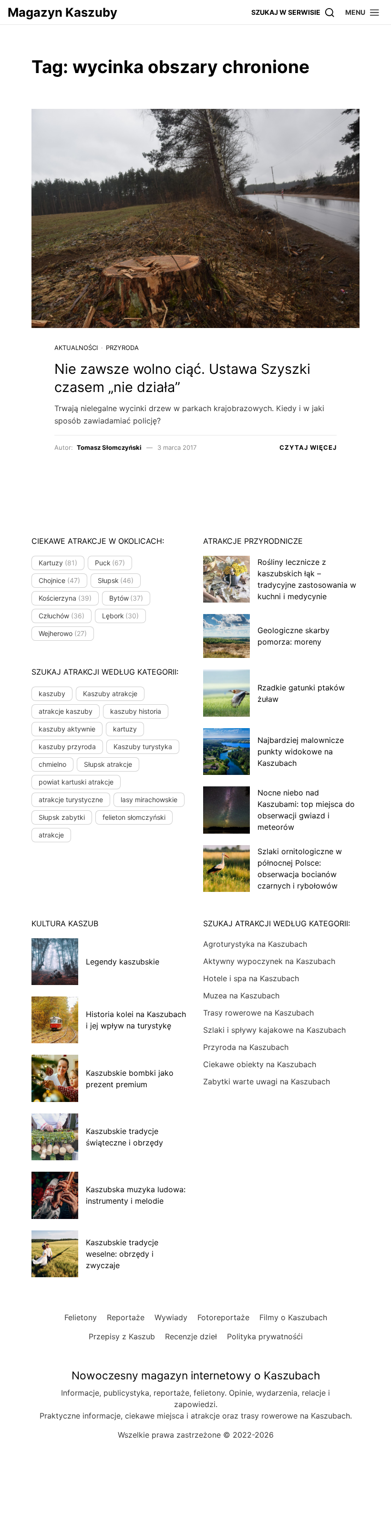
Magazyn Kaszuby (62, 12)
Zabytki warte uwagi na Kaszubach (266, 1081)
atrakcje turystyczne (71, 799)
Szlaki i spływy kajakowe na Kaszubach (274, 1030)
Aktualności (76, 347)
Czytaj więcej (308, 447)
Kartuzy (58, 563)
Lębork (120, 616)
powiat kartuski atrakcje (76, 782)
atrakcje (51, 835)
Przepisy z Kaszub (122, 1336)
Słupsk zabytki (62, 817)
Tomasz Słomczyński (109, 447)
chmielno (52, 764)
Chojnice (59, 580)
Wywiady (170, 1317)
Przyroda (122, 347)
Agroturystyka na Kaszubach (255, 944)
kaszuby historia (135, 711)
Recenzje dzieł (191, 1336)
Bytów (126, 598)
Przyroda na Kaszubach (245, 1047)
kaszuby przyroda (67, 746)
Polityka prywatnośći (265, 1336)
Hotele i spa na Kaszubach (251, 978)
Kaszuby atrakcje (110, 693)
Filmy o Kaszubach (293, 1317)
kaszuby (52, 693)
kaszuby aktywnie (67, 729)
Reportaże (125, 1317)
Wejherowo (63, 633)
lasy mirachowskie (149, 799)
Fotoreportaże (223, 1317)
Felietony (80, 1317)
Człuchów (61, 616)
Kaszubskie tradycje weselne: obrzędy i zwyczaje (122, 1254)
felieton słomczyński (134, 817)
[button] (362, 12)
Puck (110, 563)
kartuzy (125, 729)
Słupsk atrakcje (108, 764)
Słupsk (116, 580)
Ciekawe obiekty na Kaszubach (259, 1064)
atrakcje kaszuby (66, 711)
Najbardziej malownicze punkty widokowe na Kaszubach (300, 751)
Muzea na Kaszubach (241, 995)
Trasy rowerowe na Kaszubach (258, 1012)
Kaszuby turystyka (142, 746)
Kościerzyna (65, 598)
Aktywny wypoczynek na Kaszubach (269, 961)
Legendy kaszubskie (122, 961)
